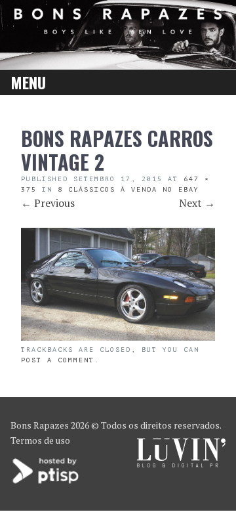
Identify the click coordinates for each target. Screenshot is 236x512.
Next (197, 203)
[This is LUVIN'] (181, 464)
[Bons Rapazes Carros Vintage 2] (118, 336)
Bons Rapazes (39, 425)
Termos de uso (40, 440)
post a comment (57, 360)
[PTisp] (46, 482)
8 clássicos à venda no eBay (128, 189)
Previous (48, 203)
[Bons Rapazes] (118, 30)
